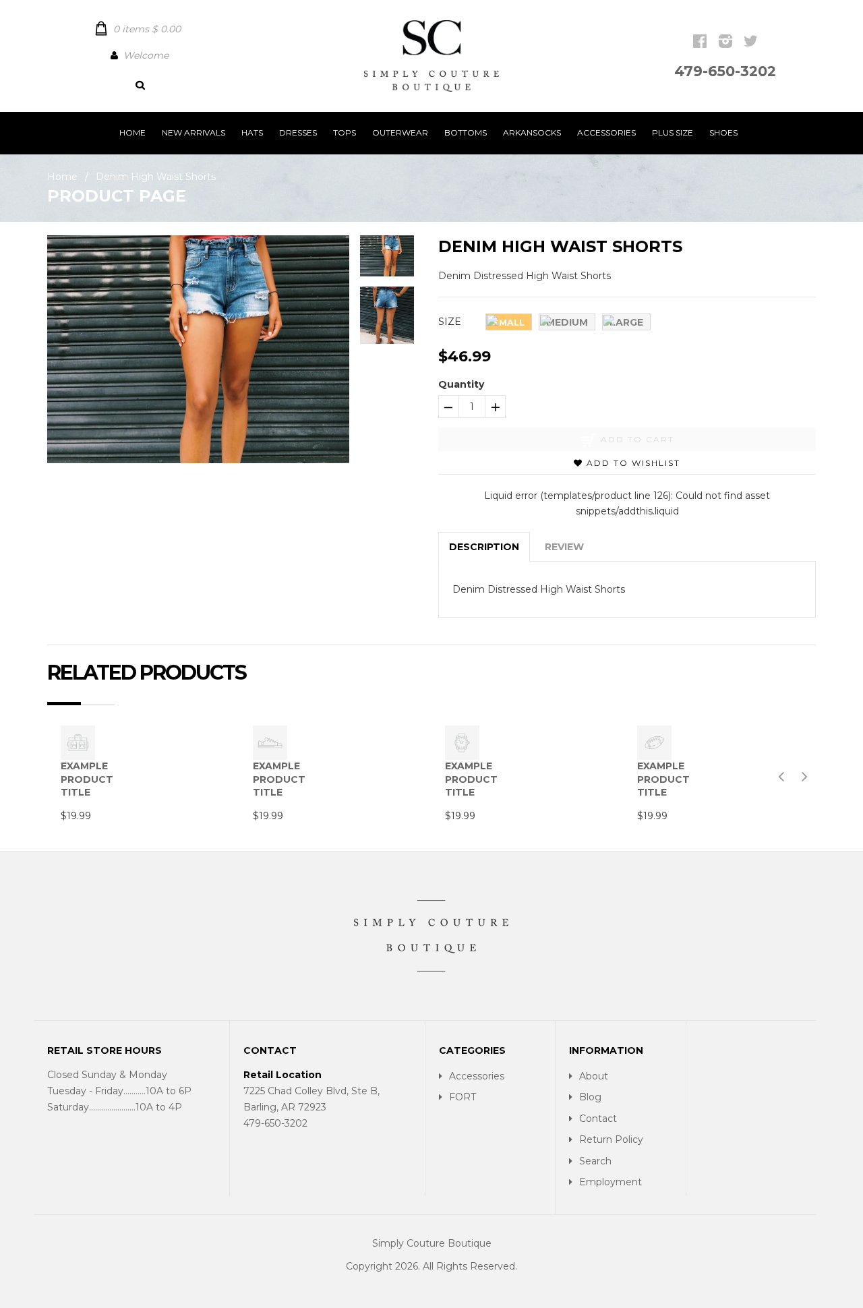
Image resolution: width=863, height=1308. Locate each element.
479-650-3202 (725, 71)
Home (132, 132)
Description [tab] (484, 547)
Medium (567, 322)
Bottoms (465, 132)
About (593, 1076)
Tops (344, 132)
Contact (598, 1118)
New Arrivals (193, 132)
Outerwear (400, 132)
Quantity (461, 384)
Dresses (298, 132)
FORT (462, 1097)
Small (509, 323)
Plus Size (672, 132)
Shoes (723, 132)
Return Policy (611, 1139)
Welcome (146, 55)
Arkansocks (532, 132)
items (147, 29)
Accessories (606, 132)
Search (595, 1161)
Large (626, 322)
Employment (610, 1182)
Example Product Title (87, 779)
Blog (590, 1097)
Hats (252, 132)
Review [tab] (564, 547)
